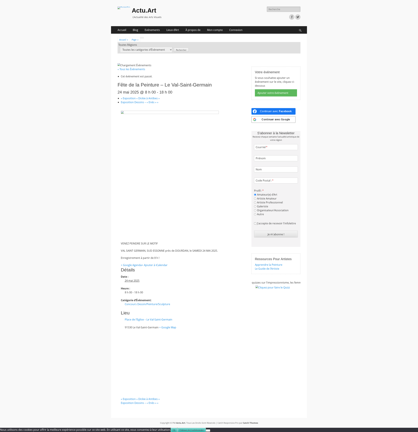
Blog (135, 30)
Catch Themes (250, 422)
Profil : (258, 190)
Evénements (152, 30)
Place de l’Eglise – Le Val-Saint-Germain (148, 319)
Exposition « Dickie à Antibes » (140, 98)
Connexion (235, 30)
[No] (208, 430)
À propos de (193, 30)
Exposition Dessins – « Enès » (139, 102)
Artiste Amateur (267, 198)
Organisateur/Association (273, 210)
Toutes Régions (127, 45)
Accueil (122, 30)
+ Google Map (167, 327)
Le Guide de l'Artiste (267, 268)
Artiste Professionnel (270, 202)
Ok (174, 430)
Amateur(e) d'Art (267, 194)
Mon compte (215, 30)
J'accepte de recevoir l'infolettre (276, 223)
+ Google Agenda (131, 265)
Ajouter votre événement (272, 93)
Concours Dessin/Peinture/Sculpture (147, 304)
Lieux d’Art (172, 30)
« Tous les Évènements (131, 69)
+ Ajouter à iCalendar (155, 265)
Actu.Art (144, 10)
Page (135, 39)
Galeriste (262, 206)
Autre (260, 214)
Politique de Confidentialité (191, 430)
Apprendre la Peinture (268, 265)
